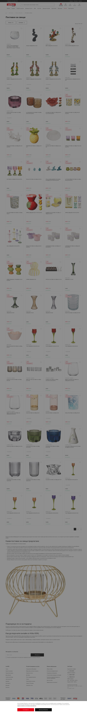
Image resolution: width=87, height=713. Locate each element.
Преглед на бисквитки (43, 709)
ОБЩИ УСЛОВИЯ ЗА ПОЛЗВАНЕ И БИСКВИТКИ (26, 705)
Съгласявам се (26, 709)
